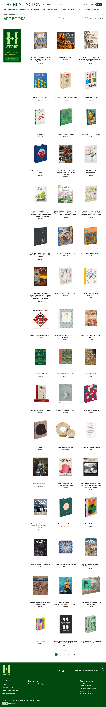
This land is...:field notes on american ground (91, 603)
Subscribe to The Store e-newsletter (88, 670)
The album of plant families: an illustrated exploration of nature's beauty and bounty (91, 212)
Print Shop (96, 9)
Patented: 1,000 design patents (66, 97)
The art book (40, 641)
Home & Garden (24, 9)
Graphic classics (90, 524)
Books (44, 9)
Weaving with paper (40, 97)
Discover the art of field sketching (90, 294)
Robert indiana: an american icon (40, 172)
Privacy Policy (7, 700)
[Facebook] (58, 670)
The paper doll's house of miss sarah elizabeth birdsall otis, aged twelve (40, 59)
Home (5, 14)
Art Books (12, 14)
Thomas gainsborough (40, 484)
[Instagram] (63, 670)
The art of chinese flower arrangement (91, 172)
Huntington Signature (10, 9)
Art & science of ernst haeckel (65, 293)
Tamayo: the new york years (66, 253)
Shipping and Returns (10, 690)
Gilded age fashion (91, 374)
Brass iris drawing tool (66, 447)
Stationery (87, 9)
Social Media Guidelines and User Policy (26, 700)
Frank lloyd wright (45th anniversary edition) (65, 484)
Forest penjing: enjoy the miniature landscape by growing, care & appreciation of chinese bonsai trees (40, 213)
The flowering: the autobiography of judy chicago (65, 603)
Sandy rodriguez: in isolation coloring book (40, 603)
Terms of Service (8, 694)
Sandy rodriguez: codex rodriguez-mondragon (90, 565)
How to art (40, 134)
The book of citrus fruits (91, 134)
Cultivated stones (65, 57)
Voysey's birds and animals (65, 374)
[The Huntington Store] (28, 4)
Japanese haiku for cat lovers (40, 410)
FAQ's (4, 684)
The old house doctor (40, 374)
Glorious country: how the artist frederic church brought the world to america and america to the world (40, 295)
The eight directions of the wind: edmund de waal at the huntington (40, 254)
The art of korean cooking (65, 410)
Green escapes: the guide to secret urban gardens (91, 642)
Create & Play (77, 9)
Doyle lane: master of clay (90, 253)
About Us (5, 681)
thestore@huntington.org (40, 684)
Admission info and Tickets (88, 688)
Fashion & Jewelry (66, 9)
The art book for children (91, 97)
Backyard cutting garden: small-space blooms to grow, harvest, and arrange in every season (65, 212)
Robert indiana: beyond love (40, 335)
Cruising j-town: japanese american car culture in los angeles (40, 525)
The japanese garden (65, 524)
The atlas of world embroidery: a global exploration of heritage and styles (90, 59)
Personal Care (35, 9)
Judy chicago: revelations (40, 564)
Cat (40, 447)
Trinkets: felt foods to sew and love (91, 336)
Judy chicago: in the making (66, 564)
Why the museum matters (91, 447)
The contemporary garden (65, 134)
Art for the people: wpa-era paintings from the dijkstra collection (65, 172)
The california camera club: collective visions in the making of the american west (91, 485)
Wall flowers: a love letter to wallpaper (65, 336)
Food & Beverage (53, 9)
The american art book (91, 410)
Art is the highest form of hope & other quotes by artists (65, 642)
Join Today (11, 59)
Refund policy (7, 687)
